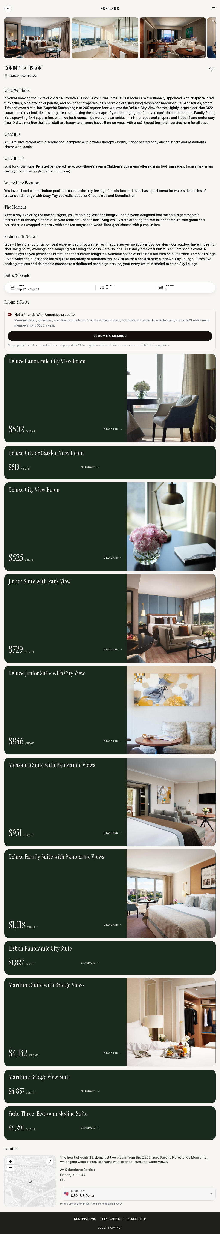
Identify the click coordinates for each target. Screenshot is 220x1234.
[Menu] (213, 9)
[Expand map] (49, 1161)
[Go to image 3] (171, 360)
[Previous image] (158, 360)
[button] (171, 398)
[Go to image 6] (179, 489)
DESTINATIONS (85, 1219)
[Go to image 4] (175, 360)
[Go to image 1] (164, 360)
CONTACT (116, 1228)
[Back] (8, 8)
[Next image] (184, 360)
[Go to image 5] (178, 360)
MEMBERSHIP (136, 1219)
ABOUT (102, 1228)
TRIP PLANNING (111, 1219)
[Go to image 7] (181, 984)
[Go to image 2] (168, 360)
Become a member (110, 335)
